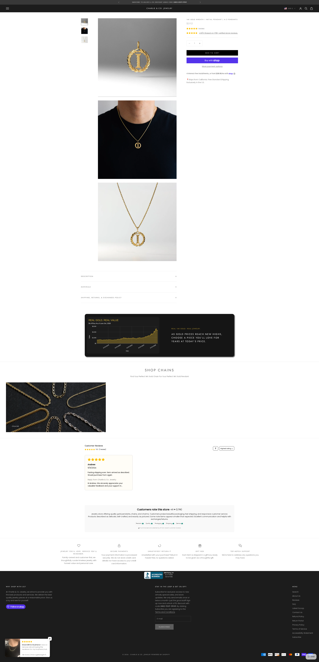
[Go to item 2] (84, 30)
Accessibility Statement (302, 633)
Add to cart (212, 53)
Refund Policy (298, 616)
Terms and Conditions (165, 612)
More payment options (212, 66)
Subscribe (164, 627)
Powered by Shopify (160, 655)
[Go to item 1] (84, 21)
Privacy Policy (298, 625)
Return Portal (298, 620)
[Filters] (215, 448)
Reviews (295, 600)
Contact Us (297, 612)
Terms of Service (299, 629)
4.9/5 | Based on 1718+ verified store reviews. (218, 33)
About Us (296, 596)
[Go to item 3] (84, 39)
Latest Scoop (298, 608)
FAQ (294, 604)
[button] (192, 28)
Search (295, 592)
